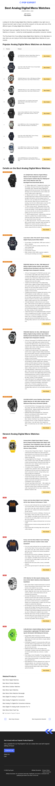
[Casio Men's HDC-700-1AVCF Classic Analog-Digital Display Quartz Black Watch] (11, 68)
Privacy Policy (46, 770)
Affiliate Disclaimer (36, 770)
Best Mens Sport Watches (10, 690)
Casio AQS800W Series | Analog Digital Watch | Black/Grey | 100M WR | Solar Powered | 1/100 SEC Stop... (29, 159)
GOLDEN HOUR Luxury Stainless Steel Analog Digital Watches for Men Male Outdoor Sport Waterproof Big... (28, 102)
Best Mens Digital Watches (11, 680)
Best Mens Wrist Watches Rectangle (13, 693)
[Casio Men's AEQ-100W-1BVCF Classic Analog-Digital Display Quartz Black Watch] (11, 136)
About (6, 754)
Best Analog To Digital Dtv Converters (14, 700)
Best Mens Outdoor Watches (11, 686)
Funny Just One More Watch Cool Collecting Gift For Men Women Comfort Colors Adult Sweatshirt (36, 541)
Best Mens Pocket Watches (11, 683)
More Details (47, 56)
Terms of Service (46, 772)
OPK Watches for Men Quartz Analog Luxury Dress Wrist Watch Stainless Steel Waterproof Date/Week (37, 580)
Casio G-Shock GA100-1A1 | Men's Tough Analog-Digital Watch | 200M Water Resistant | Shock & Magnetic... (28, 113)
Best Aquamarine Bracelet (39, 719)
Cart (5, 756)
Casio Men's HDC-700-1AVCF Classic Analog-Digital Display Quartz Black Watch (37, 238)
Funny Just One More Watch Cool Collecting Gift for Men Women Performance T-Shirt (36, 501)
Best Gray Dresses (14, 719)
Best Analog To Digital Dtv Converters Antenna (16, 703)
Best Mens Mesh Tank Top (11, 710)
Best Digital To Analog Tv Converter (13, 696)
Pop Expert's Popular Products (12, 713)
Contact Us (9, 750)
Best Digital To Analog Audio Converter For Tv (16, 706)
